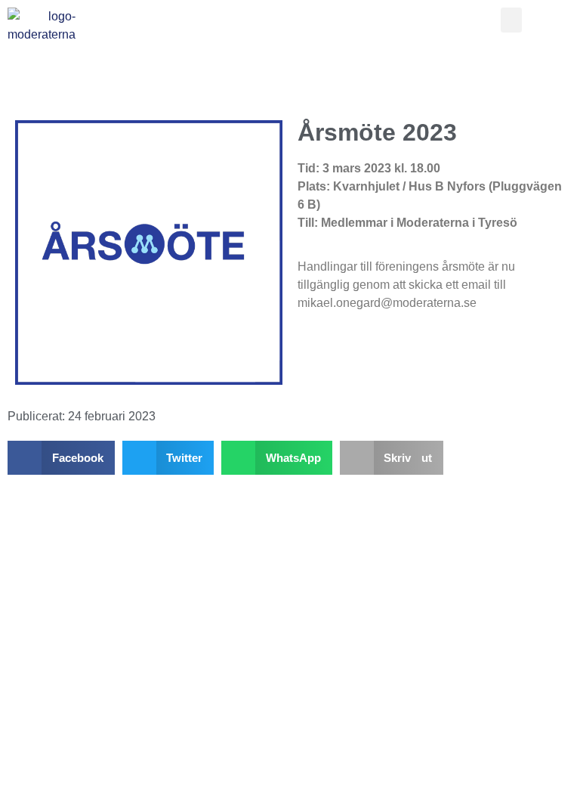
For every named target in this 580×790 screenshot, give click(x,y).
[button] (511, 20)
